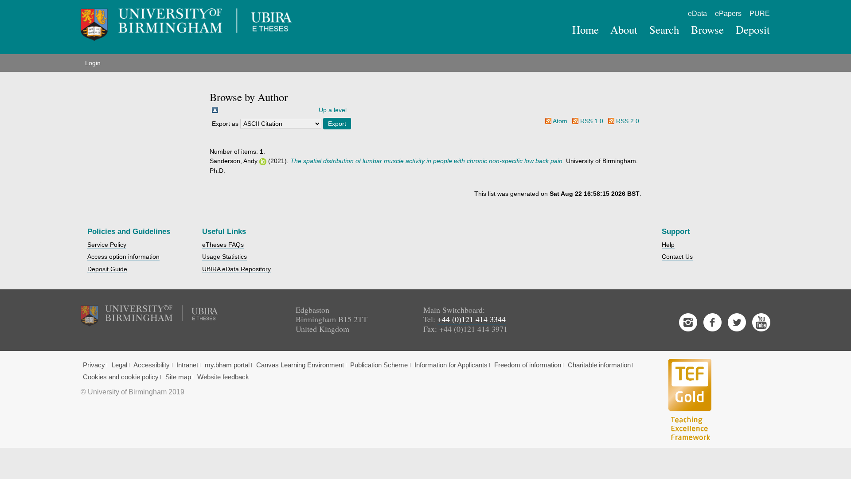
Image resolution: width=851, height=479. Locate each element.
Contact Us (677, 256)
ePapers (728, 13)
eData (697, 13)
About (623, 29)
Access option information (123, 256)
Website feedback (223, 377)
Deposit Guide (107, 269)
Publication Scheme (379, 365)
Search (664, 29)
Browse (707, 29)
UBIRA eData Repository (236, 269)
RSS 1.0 (591, 121)
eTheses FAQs (223, 244)
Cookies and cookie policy (121, 377)
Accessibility (151, 365)
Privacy (94, 365)
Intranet (187, 365)
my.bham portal (227, 365)
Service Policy (106, 244)
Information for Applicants (451, 365)
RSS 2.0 (627, 121)
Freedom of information (527, 365)
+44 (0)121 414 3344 (471, 319)
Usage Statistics (224, 256)
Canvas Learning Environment (300, 365)
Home (585, 29)
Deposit (753, 29)
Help (668, 244)
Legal (119, 365)
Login (93, 62)
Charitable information (599, 365)
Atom (560, 121)
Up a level (333, 109)
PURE (760, 13)
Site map (178, 377)
